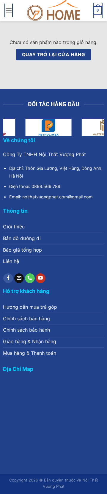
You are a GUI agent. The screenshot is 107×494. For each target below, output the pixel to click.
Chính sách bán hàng (26, 319)
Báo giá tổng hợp (22, 250)
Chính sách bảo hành (26, 330)
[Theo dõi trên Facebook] (8, 278)
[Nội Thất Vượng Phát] (53, 10)
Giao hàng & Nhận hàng (29, 341)
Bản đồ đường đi (22, 238)
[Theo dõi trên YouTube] (40, 278)
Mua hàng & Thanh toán (29, 353)
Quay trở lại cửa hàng (53, 54)
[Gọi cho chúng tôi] (30, 278)
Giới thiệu (14, 227)
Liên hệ (11, 261)
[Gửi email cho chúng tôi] (19, 278)
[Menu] (8, 10)
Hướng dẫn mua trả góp (30, 307)
